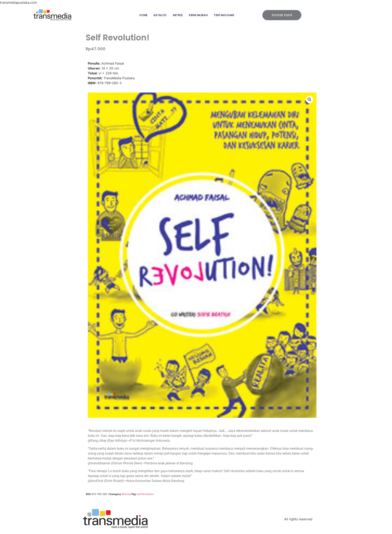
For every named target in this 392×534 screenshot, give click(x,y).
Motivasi (126, 494)
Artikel (178, 15)
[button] (309, 99)
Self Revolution (145, 494)
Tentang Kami (224, 15)
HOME (143, 15)
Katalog (160, 15)
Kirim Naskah (198, 15)
